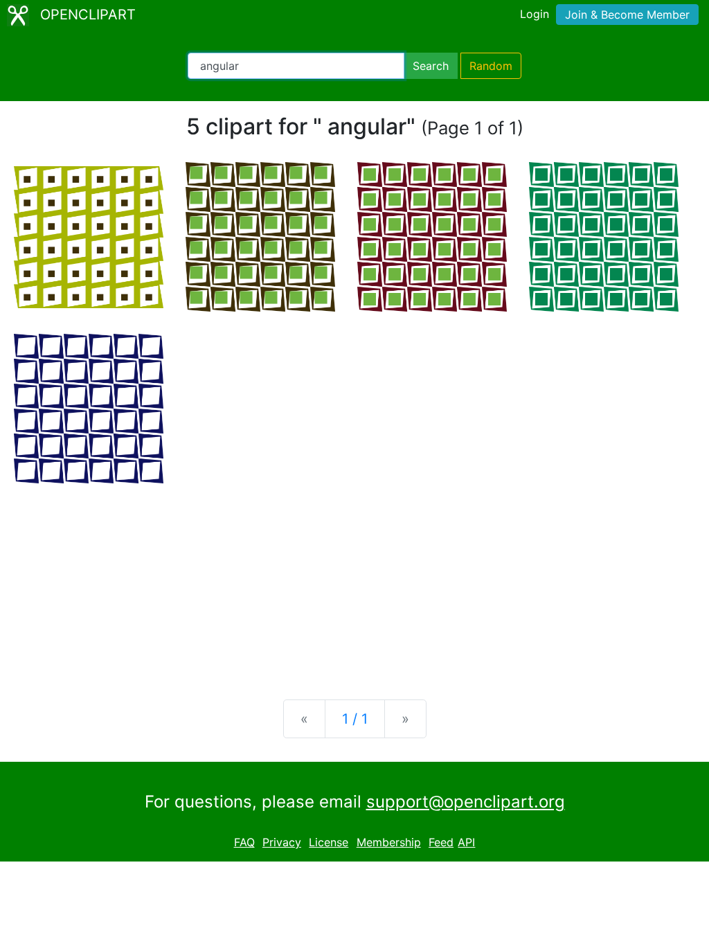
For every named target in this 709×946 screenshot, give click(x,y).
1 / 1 (355, 719)
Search (431, 66)
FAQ (244, 842)
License (328, 842)
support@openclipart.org (465, 802)
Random (490, 66)
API (466, 842)
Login (534, 14)
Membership (389, 842)
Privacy (281, 842)
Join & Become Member (627, 14)
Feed (441, 842)
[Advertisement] (354, 580)
